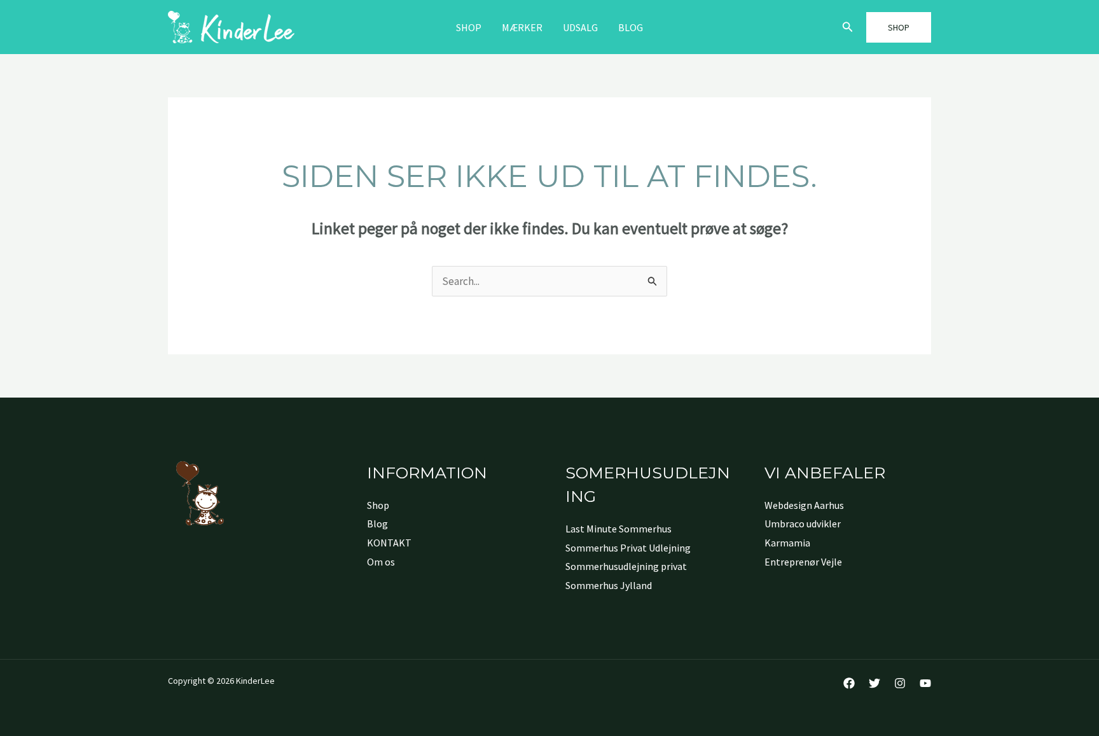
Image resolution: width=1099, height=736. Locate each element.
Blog (630, 27)
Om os (381, 561)
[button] (848, 27)
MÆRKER (522, 27)
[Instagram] (900, 683)
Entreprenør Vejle (803, 561)
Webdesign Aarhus (804, 505)
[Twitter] (874, 683)
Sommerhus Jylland (608, 585)
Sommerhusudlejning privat (626, 566)
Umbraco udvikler (802, 523)
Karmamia (787, 542)
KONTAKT (389, 542)
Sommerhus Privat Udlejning (628, 547)
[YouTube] (925, 683)
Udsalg (580, 27)
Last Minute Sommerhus (618, 528)
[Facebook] (849, 683)
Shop (468, 27)
